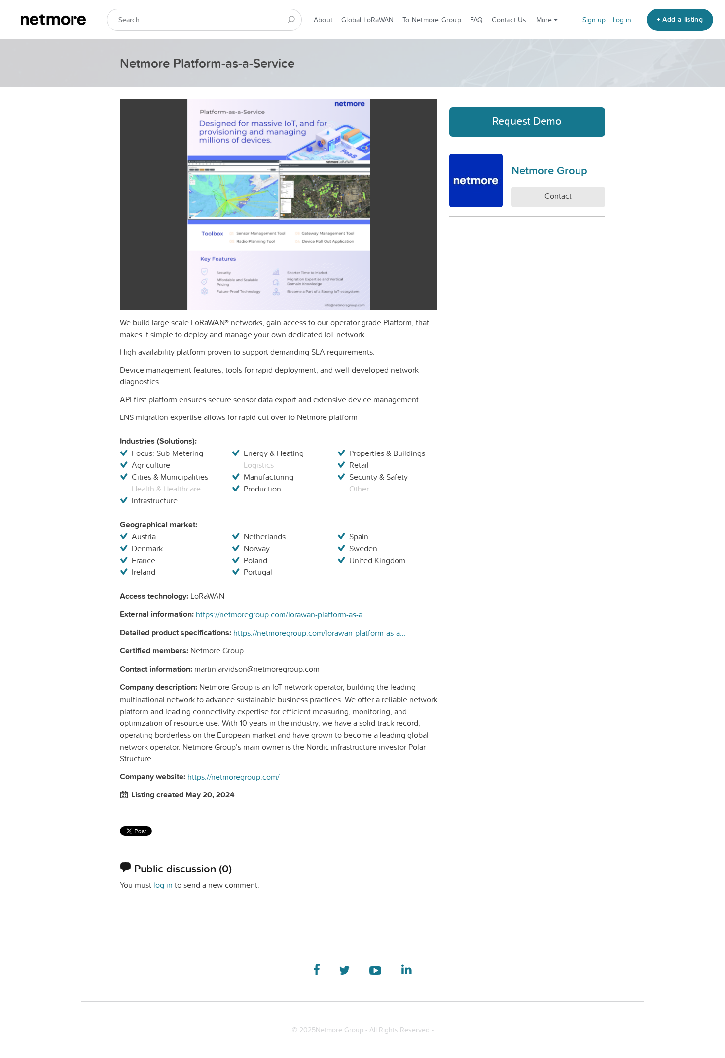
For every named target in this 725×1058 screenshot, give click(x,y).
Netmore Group (549, 170)
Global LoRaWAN (367, 20)
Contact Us (509, 20)
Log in (622, 20)
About (323, 20)
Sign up (594, 20)
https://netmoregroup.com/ (233, 776)
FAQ (476, 20)
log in (163, 884)
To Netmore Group (431, 20)
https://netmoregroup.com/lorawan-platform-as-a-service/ (282, 614)
